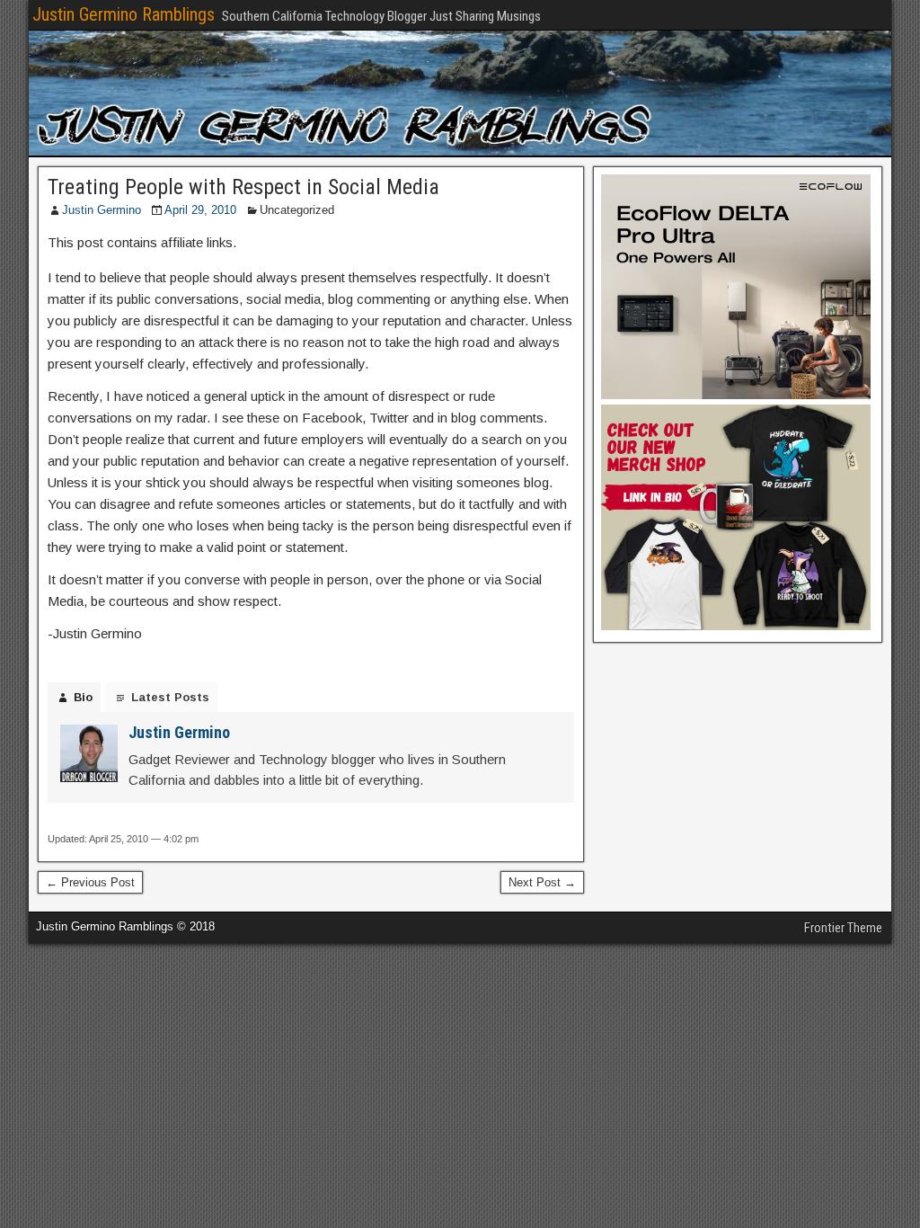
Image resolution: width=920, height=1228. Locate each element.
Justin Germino (101, 210)
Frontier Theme (843, 928)
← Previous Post (90, 882)
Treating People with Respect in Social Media (243, 187)
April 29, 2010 (200, 210)
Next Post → (542, 882)
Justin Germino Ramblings (123, 14)
